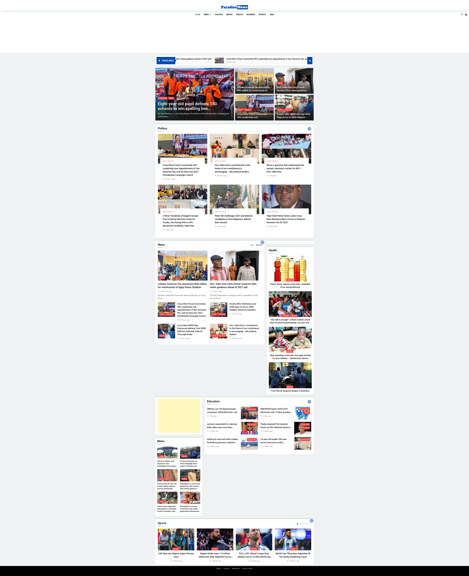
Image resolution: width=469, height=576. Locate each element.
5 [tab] (310, 523)
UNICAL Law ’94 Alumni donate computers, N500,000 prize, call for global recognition (222, 412)
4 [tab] (307, 523)
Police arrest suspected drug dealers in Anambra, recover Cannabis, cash (167, 508)
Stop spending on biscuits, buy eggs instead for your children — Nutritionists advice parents (290, 358)
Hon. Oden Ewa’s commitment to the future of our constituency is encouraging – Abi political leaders (232, 168)
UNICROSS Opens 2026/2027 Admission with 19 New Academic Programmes (276, 412)
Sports (262, 14)
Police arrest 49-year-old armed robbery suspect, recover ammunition (166, 486)
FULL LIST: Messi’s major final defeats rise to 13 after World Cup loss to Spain (254, 556)
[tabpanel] (176, 545)
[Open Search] (462, 14)
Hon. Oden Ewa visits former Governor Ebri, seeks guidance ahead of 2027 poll (291, 90)
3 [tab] (303, 523)
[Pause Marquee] (309, 60)
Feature (286, 316)
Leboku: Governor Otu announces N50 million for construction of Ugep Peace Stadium (253, 90)
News (206, 14)
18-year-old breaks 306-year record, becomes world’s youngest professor (273, 442)
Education (252, 409)
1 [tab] (297, 523)
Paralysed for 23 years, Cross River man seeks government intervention (189, 508)
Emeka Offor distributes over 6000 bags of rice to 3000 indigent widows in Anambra (293, 117)
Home (197, 14)
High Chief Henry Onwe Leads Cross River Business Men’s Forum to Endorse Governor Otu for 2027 (286, 219)
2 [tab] (300, 523)
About (218, 568)
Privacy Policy (247, 568)
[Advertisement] (234, 36)
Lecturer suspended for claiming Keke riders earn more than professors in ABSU (222, 427)
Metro (229, 14)
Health (239, 14)
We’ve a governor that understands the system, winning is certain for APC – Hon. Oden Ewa (285, 168)
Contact (226, 568)
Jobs (271, 14)
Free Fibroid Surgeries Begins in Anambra (290, 391)
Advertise (235, 568)
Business (251, 14)
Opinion (287, 110)
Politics (219, 14)
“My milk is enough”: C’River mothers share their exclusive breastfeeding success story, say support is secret (290, 323)
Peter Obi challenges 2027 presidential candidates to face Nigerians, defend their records (234, 219)
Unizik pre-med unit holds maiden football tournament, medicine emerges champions (222, 442)
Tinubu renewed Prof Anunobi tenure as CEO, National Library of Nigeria (275, 427)
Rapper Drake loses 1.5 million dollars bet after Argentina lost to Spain (215, 556)
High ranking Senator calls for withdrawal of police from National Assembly (189, 108)
